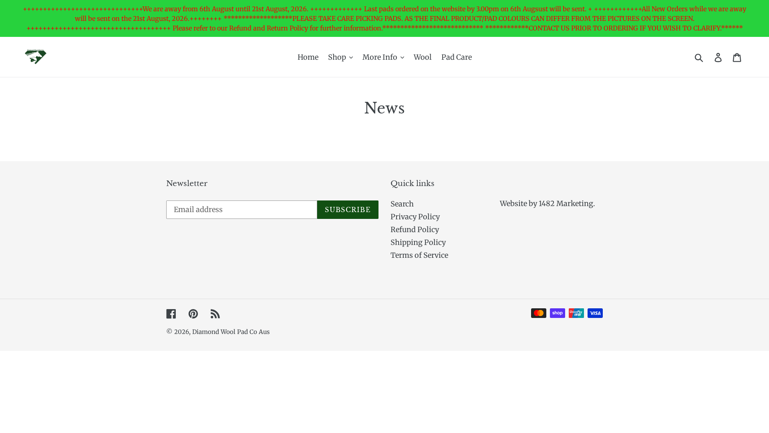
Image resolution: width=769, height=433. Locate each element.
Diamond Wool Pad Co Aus (231, 332)
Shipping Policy (418, 242)
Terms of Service (419, 255)
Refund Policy (415, 229)
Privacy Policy (415, 216)
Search (402, 203)
